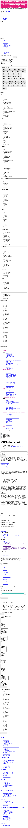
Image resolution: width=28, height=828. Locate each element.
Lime (5, 310)
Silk (5, 224)
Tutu (5, 142)
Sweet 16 (6, 116)
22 (20, 74)
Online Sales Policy (5, 463)
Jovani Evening (9, 421)
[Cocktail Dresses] (6, 622)
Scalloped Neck (7, 260)
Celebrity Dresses (8, 151)
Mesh (5, 219)
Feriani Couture (9, 419)
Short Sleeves (7, 287)
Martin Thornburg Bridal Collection (13, 408)
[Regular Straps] (4, 683)
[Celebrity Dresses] (5, 631)
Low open (6, 172)
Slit (5, 162)
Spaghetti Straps (7, 296)
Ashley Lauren (9, 354)
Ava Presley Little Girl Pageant (12, 402)
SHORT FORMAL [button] (5, 757)
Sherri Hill (8, 366)
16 (4, 74)
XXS (24, 83)
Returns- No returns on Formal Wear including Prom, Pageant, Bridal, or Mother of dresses (14, 536)
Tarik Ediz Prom (9, 368)
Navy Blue (6, 318)
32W (18, 83)
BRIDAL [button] (3, 799)
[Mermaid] (4, 673)
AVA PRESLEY (9, 355)
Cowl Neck (6, 250)
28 (15, 76)
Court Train (6, 236)
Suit (5, 140)
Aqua (5, 311)
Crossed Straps (7, 169)
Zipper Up (6, 175)
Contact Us (5, 534)
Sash (5, 205)
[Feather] (3, 655)
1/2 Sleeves (6, 282)
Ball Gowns (6, 122)
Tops (5, 141)
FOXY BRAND (9, 428)
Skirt (5, 139)
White (5, 344)
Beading (6, 194)
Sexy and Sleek (7, 135)
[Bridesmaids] (6, 619)
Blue (5, 317)
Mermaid (6, 275)
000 (5, 69)
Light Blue (6, 314)
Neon (5, 184)
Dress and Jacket (7, 124)
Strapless (6, 264)
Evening (6, 106)
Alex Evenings (9, 414)
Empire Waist (7, 273)
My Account (5, 15)
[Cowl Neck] (4, 665)
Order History (6, 555)
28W (5, 83)
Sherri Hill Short (9, 378)
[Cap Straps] (4, 682)
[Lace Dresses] (4, 627)
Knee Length (7, 239)
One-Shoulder (7, 257)
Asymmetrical (7, 234)
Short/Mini (6, 240)
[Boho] (4, 625)
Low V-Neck (7, 255)
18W (23, 78)
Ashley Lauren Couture (10, 382)
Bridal (5, 99)
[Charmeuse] (3, 653)
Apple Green (7, 307)
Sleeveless (6, 288)
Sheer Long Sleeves (8, 286)
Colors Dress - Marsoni (10, 416)
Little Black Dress (8, 127)
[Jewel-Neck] (4, 668)
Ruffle (5, 204)
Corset (5, 153)
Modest (5, 131)
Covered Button (7, 168)
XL (24, 86)
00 (10, 69)
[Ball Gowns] (4, 624)
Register (5, 18)
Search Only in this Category (8, 59)
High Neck (6, 252)
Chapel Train (7, 235)
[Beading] (3, 648)
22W (11, 81)
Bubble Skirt (7, 149)
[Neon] (2, 644)
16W (16, 78)
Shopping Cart (6, 16)
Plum (5, 330)
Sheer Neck (6, 263)
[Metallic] (2, 643)
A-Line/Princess (7, 272)
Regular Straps (7, 295)
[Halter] (4, 666)
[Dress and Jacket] (4, 626)
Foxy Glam (5, 584)
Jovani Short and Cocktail (11, 374)
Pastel (5, 187)
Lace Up (6, 171)
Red (5, 331)
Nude (5, 336)
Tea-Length (6, 243)
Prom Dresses (7, 112)
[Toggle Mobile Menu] (1, 564)
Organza (6, 220)
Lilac (5, 320)
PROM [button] (2, 737)
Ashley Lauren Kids (10, 401)
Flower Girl (6, 107)
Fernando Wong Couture (11, 383)
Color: (2, 453)
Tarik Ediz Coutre (9, 387)
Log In (4, 19)
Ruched (6, 161)
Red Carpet (6, 115)
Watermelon (6, 328)
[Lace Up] (4, 638)
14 (23, 71)
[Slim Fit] (4, 674)
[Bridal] (6, 618)
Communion (7, 104)
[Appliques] (3, 647)
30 (20, 76)
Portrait (5, 259)
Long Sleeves (7, 284)
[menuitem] (15, 15)
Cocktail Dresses (7, 103)
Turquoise (6, 313)
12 (18, 71)
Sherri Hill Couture (10, 386)
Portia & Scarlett (9, 377)
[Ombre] (2, 645)
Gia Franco (8, 420)
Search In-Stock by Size (8, 65)
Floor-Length (7, 237)
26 (10, 76)
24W (18, 81)
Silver (5, 343)
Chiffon (6, 214)
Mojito (5, 306)
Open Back (6, 157)
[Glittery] (2, 641)
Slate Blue (6, 315)
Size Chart (3, 461)
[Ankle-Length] (3, 659)
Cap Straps (6, 294)
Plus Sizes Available (8, 160)
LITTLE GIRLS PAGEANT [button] (7, 790)
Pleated (5, 158)
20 (15, 74)
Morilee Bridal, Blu (10, 409)
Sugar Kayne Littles (10, 403)
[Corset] (5, 633)
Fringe (5, 201)
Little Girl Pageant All (10, 400)
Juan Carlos (8, 384)
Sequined (6, 223)
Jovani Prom (8, 361)
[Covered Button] (4, 636)
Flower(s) (6, 200)
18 (10, 74)
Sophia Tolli (8, 411)
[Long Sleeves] (4, 678)
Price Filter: (5, 60)
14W (10, 78)
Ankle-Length (7, 232)
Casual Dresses (7, 102)
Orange (6, 332)
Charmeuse (6, 212)
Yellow (5, 305)
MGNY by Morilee (10, 422)
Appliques (6, 192)
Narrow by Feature (6, 94)
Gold (5, 337)
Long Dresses (7, 129)
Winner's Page (6, 579)
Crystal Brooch (7, 196)
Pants (5, 132)
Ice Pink (6, 323)
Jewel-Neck (6, 253)
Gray (5, 341)
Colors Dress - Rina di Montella (12, 418)
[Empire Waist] (4, 671)
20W (5, 81)
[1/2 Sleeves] (4, 676)
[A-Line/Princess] (4, 670)
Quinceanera (7, 113)
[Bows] (3, 649)
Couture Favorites (6, 577)
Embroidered (7, 198)
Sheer (5, 173)
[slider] (25, 594)
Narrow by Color (6, 303)
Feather (5, 199)
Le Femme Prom (9, 363)
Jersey (5, 216)
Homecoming (7, 110)
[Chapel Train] (3, 661)
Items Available (6, 467)
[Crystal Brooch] (3, 651)
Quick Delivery (20, 446)
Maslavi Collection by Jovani (12, 364)
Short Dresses (7, 137)
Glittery (6, 181)
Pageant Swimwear (10, 392)
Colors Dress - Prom (10, 356)
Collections (5, 567)
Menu (2, 38)
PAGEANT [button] (3, 779)
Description (5, 466)
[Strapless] (4, 685)
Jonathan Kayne (9, 359)
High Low (6, 155)
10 (13, 71)
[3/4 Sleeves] (4, 677)
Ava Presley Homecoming (11, 371)
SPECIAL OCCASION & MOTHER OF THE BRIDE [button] (13, 807)
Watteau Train (7, 244)
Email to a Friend (4, 464)
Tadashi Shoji (8, 423)
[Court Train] (3, 662)
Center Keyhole (7, 152)
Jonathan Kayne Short (10, 376)
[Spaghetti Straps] (4, 684)
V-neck (5, 266)
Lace (5, 203)
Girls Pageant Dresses (8, 108)
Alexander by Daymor (10, 415)
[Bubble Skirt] (5, 630)
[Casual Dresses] (6, 621)
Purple (5, 319)
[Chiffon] (3, 654)
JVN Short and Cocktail (11, 375)
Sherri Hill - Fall (9, 367)
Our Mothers (5, 581)
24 (4, 76)
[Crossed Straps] (4, 637)
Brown (5, 339)
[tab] (15, 359)
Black (5, 340)
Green (5, 309)
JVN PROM (8, 362)
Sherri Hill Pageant (10, 395)
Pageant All (8, 390)
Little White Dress (8, 128)
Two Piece (6, 144)
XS (5, 86)
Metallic (6, 183)
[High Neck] (4, 667)
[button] (5, 40)
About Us (5, 541)
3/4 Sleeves (6, 283)
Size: (2, 450)
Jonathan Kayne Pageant (11, 394)
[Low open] (4, 639)
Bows (5, 195)
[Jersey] (3, 656)
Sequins (6, 207)
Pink (5, 324)
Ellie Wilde (8, 357)
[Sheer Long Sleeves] (4, 679)
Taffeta (5, 225)
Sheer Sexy (6, 136)
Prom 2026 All (9, 353)
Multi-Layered (7, 156)
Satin (5, 221)
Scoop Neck (7, 261)
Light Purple (7, 322)
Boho (5, 123)
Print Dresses (7, 133)
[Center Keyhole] (5, 632)
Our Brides (5, 574)
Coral (5, 333)
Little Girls (5, 572)
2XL (5, 88)
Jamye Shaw (8, 393)
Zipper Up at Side (8, 176)
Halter (5, 251)
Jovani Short (8, 373)
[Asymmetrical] (3, 660)
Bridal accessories (9, 407)
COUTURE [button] (3, 769)
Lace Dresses (7, 126)
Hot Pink (6, 326)
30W (11, 83)
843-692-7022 (7, 11)
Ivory (5, 335)
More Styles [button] (3, 823)
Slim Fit (6, 276)
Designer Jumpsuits (10, 396)
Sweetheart (6, 265)
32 (4, 78)
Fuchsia (6, 327)
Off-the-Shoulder (7, 256)
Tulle (5, 227)
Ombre (5, 185)
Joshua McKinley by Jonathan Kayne (13, 360)
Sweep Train (7, 241)
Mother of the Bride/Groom (10, 111)
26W (24, 81)
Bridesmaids (7, 100)
